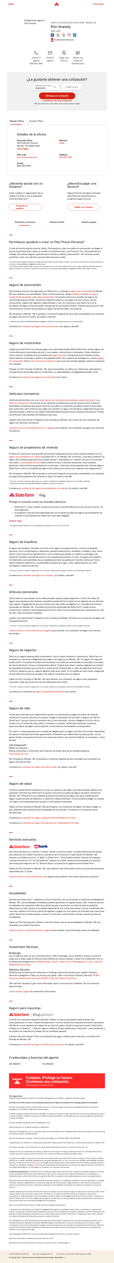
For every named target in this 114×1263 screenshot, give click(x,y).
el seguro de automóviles (80, 291)
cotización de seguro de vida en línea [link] (39, 767)
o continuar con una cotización (57, 100)
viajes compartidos (45, 297)
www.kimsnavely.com (27, 157)
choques (93, 294)
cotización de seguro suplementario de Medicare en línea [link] (49, 818)
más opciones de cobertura (43, 361)
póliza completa (35, 1163)
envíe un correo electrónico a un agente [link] (35, 428)
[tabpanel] (57, 150)
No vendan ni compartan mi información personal (74, 1254)
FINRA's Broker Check (46, 962)
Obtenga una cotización (57, 96)
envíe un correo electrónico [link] (30, 877)
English (11, 4)
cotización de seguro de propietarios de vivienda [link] (44, 488)
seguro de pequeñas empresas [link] (50, 692)
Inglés (62, 143)
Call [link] (11, 991)
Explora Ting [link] (15, 521)
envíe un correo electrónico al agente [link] (34, 630)
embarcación (89, 400)
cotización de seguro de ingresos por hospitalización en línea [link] (50, 823)
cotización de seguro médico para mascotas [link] (43, 1044)
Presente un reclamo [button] (22, 207)
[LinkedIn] (74, 35)
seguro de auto (59, 355)
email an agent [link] (22, 991)
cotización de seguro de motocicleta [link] (39, 377)
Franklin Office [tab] (36, 121)
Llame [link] (12, 428)
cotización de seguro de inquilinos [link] (38, 575)
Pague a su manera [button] (83, 207)
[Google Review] (58, 35)
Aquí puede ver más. (19, 754)
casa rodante (45, 400)
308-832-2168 (65, 157)
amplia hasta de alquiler (20, 297)
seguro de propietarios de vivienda (25, 457)
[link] (50, 57)
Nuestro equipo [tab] (89, 222)
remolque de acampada (66, 400)
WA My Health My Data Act (19, 1254)
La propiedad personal (30, 462)
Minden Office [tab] (17, 121)
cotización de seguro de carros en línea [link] (40, 326)
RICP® (58, 31)
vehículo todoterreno (19, 403)
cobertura (76, 294)
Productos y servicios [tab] (25, 222)
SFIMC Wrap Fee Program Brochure (59, 978)
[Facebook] (52, 35)
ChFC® (53, 31)
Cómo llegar (23, 149)
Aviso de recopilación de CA (42, 1254)
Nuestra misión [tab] (57, 222)
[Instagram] (69, 35)
